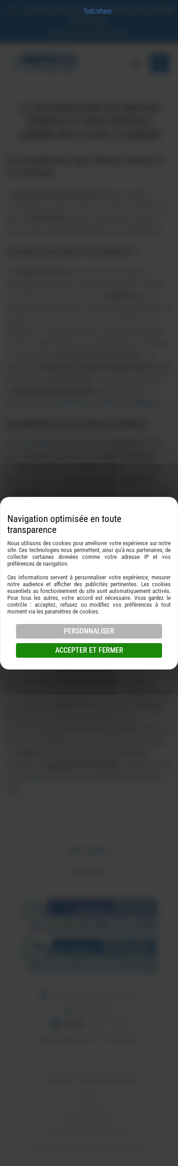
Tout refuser (98, 10)
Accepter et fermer (89, 650)
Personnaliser (89, 631)
